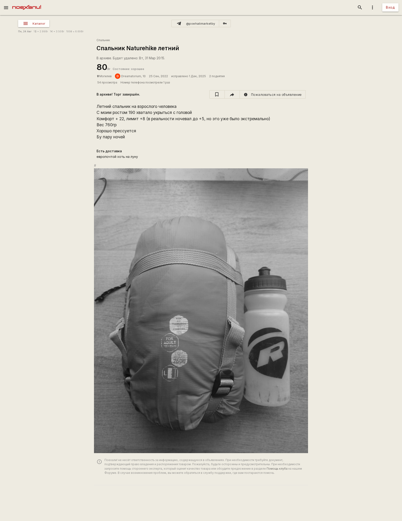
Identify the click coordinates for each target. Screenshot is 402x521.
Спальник (103, 40)
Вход (390, 7)
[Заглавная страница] (27, 3)
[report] (273, 94)
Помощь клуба (277, 468)
